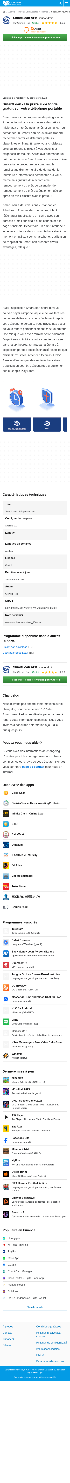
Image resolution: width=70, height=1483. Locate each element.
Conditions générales (48, 1326)
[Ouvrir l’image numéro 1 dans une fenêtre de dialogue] (47, 406)
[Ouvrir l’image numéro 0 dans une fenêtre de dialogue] (17, 406)
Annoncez (8, 1339)
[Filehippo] (12, 3)
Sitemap (7, 1345)
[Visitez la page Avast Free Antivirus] (35, 30)
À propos (8, 1326)
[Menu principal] (66, 3)
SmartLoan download (15, 647)
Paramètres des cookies (50, 1361)
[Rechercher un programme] (60, 3)
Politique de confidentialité (51, 1342)
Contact (7, 1332)
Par (21, 23)
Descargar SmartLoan (15, 652)
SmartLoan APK (33, 18)
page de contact (33, 766)
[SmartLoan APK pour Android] (6, 20)
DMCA (40, 1355)
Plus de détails (35, 1307)
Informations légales (48, 1349)
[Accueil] (4, 11)
